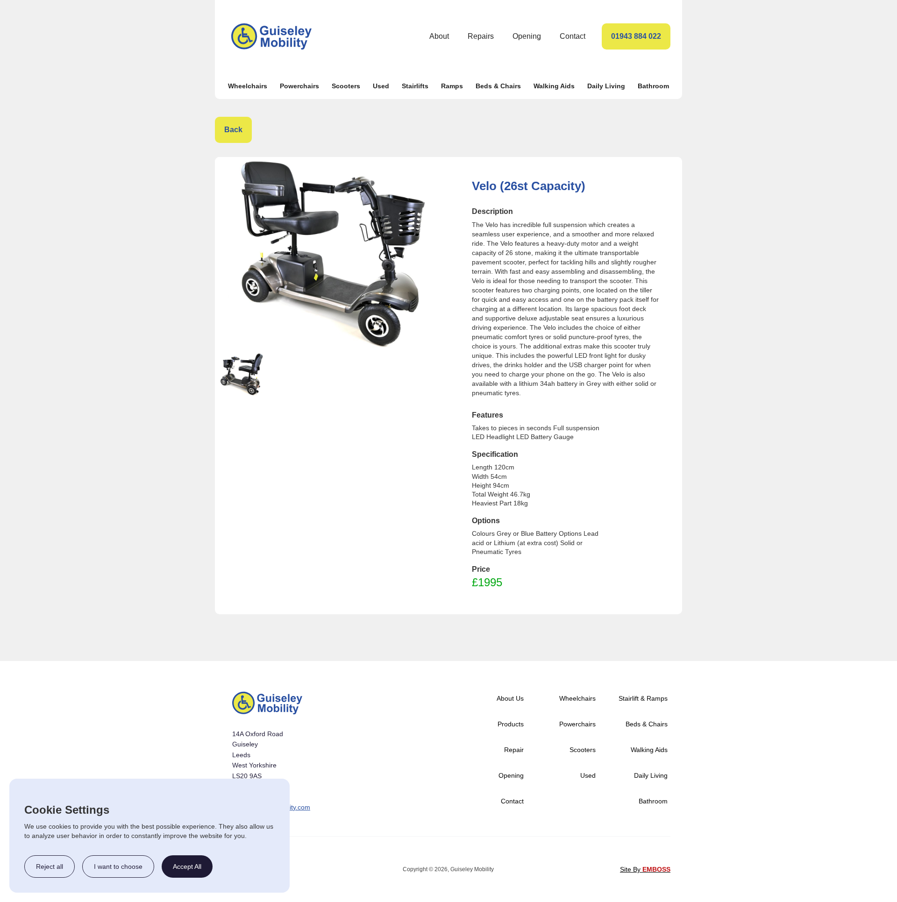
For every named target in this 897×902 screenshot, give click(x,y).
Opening (527, 36)
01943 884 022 (636, 36)
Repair (514, 749)
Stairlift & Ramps (643, 698)
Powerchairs (299, 86)
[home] (271, 36)
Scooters (346, 86)
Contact (572, 36)
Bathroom (653, 86)
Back (233, 130)
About (439, 36)
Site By (645, 869)
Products (511, 724)
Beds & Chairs (498, 86)
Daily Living (606, 86)
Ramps (452, 86)
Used (381, 86)
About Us (510, 698)
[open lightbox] (331, 254)
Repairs (481, 36)
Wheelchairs (247, 86)
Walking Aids (554, 86)
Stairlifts (415, 86)
